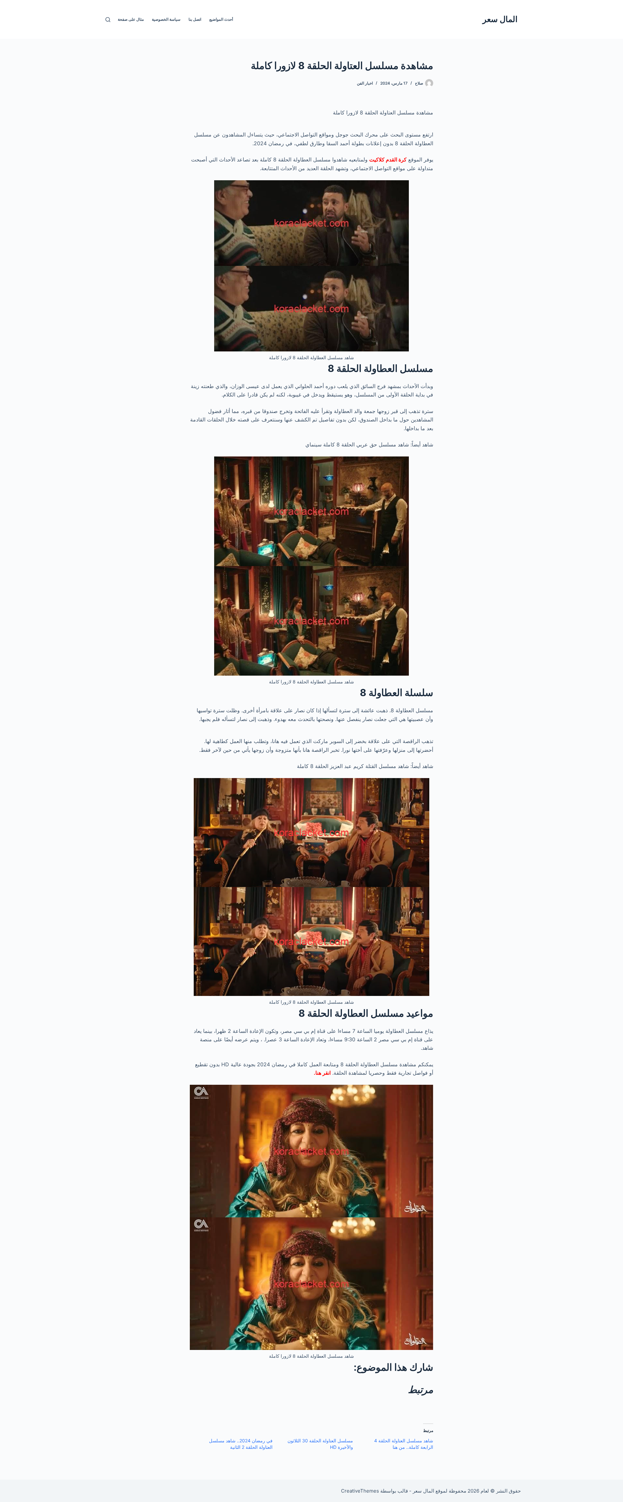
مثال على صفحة (131, 19)
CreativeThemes (360, 1491)
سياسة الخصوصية (166, 19)
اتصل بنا (195, 19)
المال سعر (500, 19)
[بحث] (107, 19)
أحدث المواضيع (221, 19)
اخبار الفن (365, 83)
